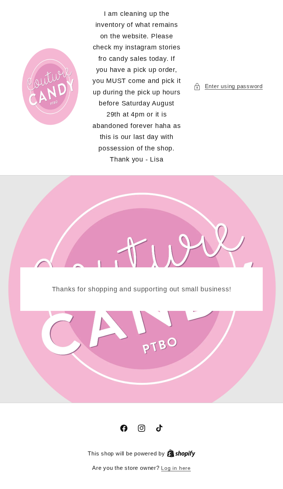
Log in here (176, 468)
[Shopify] (181, 454)
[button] (228, 86)
